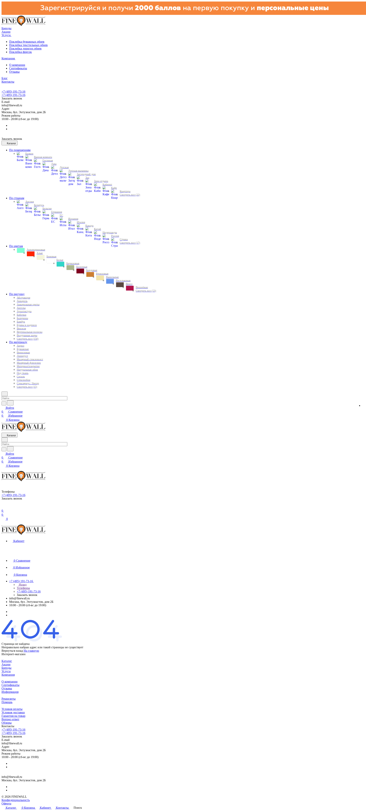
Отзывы (14, 71)
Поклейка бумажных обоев (26, 41)
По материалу (18, 342)
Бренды (6, 667)
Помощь (7, 702)
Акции (6, 664)
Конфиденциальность (16, 800)
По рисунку (17, 294)
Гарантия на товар (13, 715)
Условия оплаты (12, 709)
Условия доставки (13, 712)
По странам (16, 198)
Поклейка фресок (20, 52)
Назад (22, 584)
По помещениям (19, 150)
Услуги (6, 671)
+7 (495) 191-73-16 (13, 91)
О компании (17, 64)
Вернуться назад (12, 650)
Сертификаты (18, 68)
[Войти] (3, 506)
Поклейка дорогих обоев (25, 48)
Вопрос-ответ (10, 719)
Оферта (6, 803)
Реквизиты (9, 698)
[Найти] (10, 402)
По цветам (16, 246)
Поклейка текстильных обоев (28, 45)
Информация (10, 691)
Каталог (7, 661)
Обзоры (7, 722)
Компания (8, 674)
